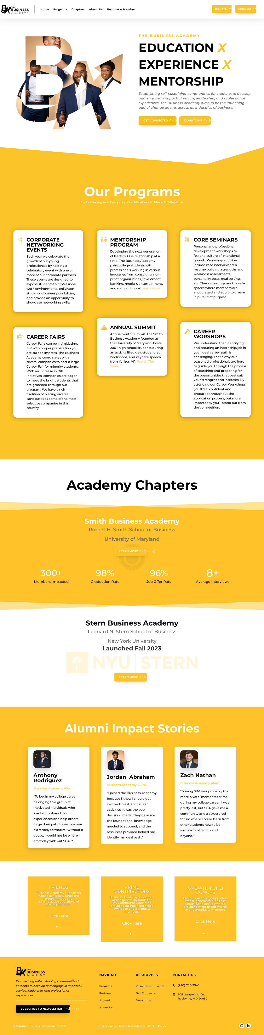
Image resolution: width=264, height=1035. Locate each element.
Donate (221, 8)
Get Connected (155, 120)
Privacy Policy (107, 1025)
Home (44, 9)
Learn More (150, 288)
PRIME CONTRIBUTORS (132, 889)
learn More (128, 551)
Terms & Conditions (132, 1025)
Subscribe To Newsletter (41, 1008)
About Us (96, 9)
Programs (60, 9)
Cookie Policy (157, 1025)
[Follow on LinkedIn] (248, 1025)
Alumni (104, 1000)
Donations (193, 120)
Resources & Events (150, 986)
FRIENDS (58, 887)
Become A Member (121, 9)
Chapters (78, 9)
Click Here (58, 916)
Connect (244, 8)
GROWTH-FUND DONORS (205, 890)
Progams (105, 986)
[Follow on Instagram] (241, 1025)
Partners (105, 993)
